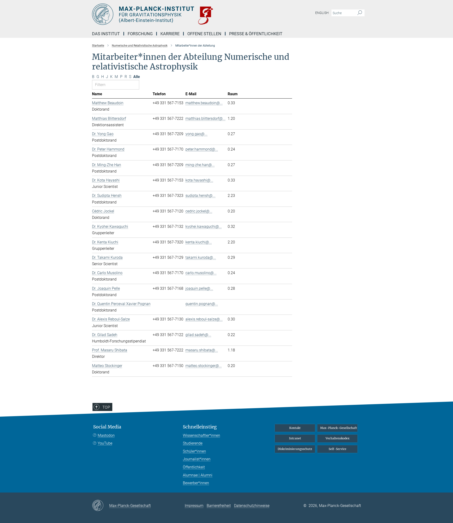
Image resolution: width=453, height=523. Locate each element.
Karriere (170, 33)
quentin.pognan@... (201, 304)
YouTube (105, 443)
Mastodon (106, 435)
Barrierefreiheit (219, 505)
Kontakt (295, 428)
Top (106, 407)
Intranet (295, 438)
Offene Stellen (204, 33)
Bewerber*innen (196, 483)
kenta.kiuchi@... (198, 242)
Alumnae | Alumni (197, 475)
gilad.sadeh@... (198, 335)
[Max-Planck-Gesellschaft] (100, 505)
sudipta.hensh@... (200, 195)
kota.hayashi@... (199, 180)
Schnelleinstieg (200, 427)
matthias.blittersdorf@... (205, 118)
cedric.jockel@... (198, 211)
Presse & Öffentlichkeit (255, 33)
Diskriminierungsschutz (295, 449)
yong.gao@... (196, 134)
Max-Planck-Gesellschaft (338, 428)
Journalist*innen (196, 459)
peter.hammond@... (201, 149)
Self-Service (337, 449)
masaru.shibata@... (201, 350)
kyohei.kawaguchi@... (203, 226)
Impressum (194, 505)
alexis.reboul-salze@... (204, 319)
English (322, 13)
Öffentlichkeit (194, 467)
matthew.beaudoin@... (204, 103)
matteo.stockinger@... (203, 365)
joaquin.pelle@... (199, 288)
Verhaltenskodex (337, 438)
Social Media (107, 427)
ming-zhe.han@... (200, 165)
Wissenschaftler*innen (201, 435)
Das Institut (106, 33)
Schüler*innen (194, 451)
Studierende (192, 443)
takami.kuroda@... (200, 257)
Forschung (140, 33)
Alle (136, 76)
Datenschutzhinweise (251, 505)
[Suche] (360, 13)
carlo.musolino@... (201, 273)
